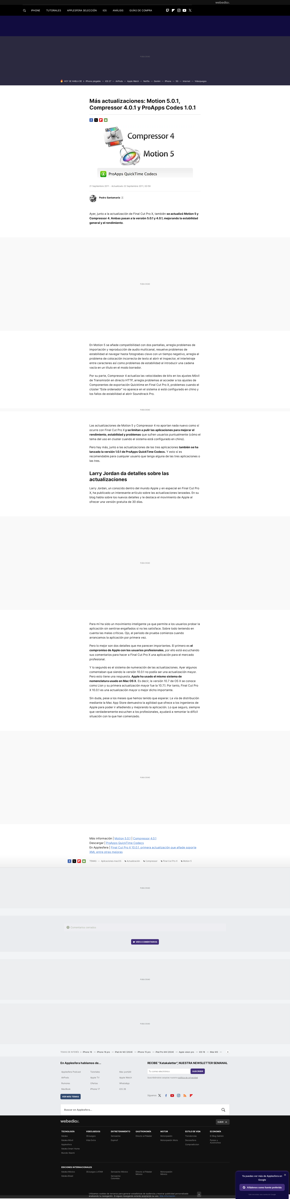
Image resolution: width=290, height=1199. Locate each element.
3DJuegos (91, 1136)
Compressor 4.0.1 (144, 838)
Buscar (223, 1109)
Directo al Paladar (144, 1136)
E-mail (106, 120)
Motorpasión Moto (169, 1140)
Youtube (184, 10)
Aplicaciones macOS (111, 861)
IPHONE (35, 10)
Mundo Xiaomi (68, 1153)
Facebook (91, 120)
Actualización (133, 861)
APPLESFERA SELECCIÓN (82, 10)
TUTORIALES (53, 10)
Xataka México (68, 1171)
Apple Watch (133, 81)
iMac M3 (214, 1052)
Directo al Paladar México (144, 1172)
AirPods (119, 81)
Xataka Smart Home (70, 1148)
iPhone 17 (95, 1089)
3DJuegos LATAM (94, 1171)
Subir (221, 1122)
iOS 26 (122, 1089)
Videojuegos (200, 81)
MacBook (66, 1089)
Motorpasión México (166, 1172)
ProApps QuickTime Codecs (125, 843)
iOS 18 (202, 1052)
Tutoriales (95, 1072)
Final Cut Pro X (170, 861)
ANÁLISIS (118, 10)
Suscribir (197, 1071)
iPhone (168, 81)
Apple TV (94, 1077)
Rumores (65, 1083)
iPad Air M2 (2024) (124, 1052)
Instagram (179, 10)
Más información (167, 1196)
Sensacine (116, 1136)
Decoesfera (190, 1140)
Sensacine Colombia (116, 1177)
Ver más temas (70, 1096)
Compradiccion (192, 1144)
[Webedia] (222, 2)
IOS (105, 10)
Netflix (146, 81)
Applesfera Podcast (71, 1072)
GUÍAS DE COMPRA (140, 10)
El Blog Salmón (217, 1136)
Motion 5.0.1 (122, 838)
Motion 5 (187, 861)
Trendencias (191, 1136)
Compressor (151, 861)
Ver (146, 942)
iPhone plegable (93, 81)
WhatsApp (124, 1083)
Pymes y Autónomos (215, 1141)
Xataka (64, 1136)
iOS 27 (108, 81)
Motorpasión (166, 1136)
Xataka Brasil (67, 1176)
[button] (111, 197)
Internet (186, 81)
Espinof (114, 1140)
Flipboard (173, 10)
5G (177, 81)
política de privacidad (188, 1077)
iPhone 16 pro (104, 1052)
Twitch (167, 10)
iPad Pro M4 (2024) (165, 1052)
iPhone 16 (88, 1052)
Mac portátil (125, 1072)
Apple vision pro (187, 1052)
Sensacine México (119, 1171)
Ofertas (94, 1083)
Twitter (190, 10)
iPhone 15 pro (144, 1052)
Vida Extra (91, 1140)
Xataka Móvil (67, 1140)
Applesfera (66, 1144)
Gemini (157, 81)
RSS (184, 1095)
